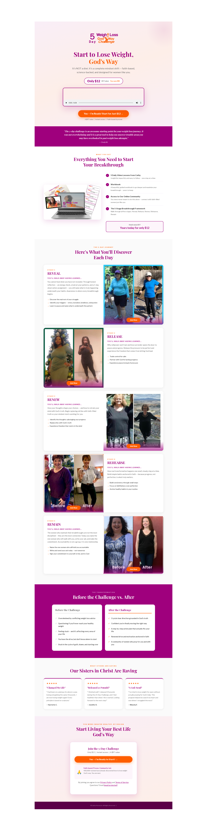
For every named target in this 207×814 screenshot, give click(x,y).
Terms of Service (122, 782)
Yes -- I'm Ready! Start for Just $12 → (103, 113)
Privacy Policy (106, 782)
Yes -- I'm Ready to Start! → (103, 759)
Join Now (133, 320)
